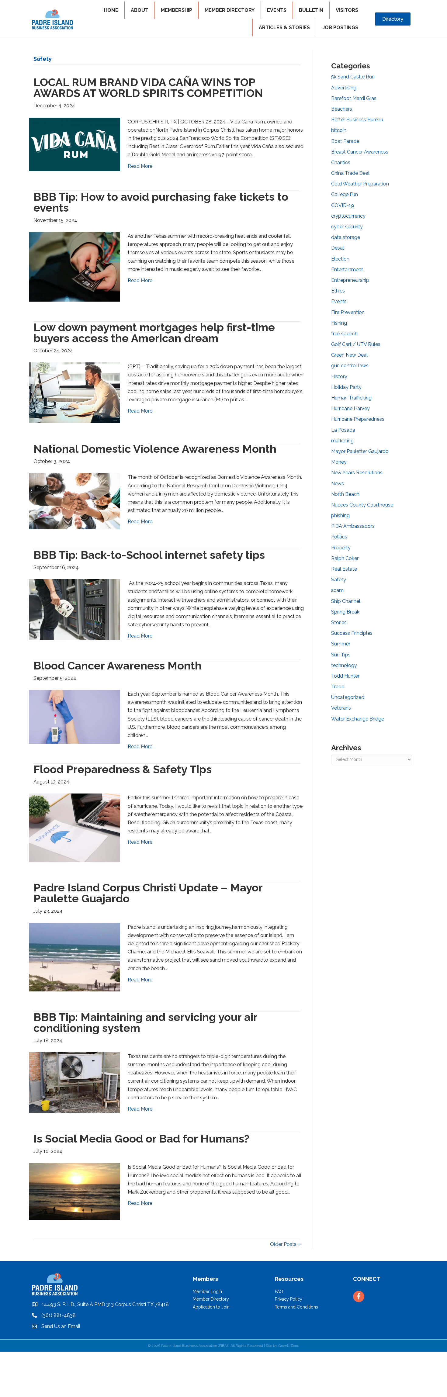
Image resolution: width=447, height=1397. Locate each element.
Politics (339, 537)
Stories (339, 622)
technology (344, 665)
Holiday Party (346, 387)
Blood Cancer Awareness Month (117, 665)
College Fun (344, 194)
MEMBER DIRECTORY (230, 10)
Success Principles (351, 633)
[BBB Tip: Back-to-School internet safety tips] (74, 609)
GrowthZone (288, 1345)
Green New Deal (349, 355)
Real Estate (344, 569)
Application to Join (211, 1307)
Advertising (343, 88)
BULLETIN (311, 10)
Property (341, 548)
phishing (340, 515)
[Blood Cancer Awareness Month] (74, 716)
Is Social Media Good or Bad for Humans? (141, 1138)
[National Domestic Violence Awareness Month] (74, 501)
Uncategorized (347, 697)
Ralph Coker (345, 558)
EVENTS (276, 10)
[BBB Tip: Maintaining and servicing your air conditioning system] (74, 1082)
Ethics (338, 291)
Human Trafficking (351, 398)
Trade (337, 687)
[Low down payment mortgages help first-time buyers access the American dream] (74, 392)
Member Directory (211, 1299)
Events (339, 301)
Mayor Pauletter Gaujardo (360, 451)
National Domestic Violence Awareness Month (154, 448)
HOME (111, 10)
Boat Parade (345, 141)
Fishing (339, 323)
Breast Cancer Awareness (359, 152)
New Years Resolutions (357, 472)
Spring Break (345, 612)
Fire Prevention (348, 312)
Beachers (341, 109)
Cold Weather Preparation (360, 184)
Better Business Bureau (357, 120)
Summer (340, 644)
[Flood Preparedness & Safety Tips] (74, 827)
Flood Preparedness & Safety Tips (122, 769)
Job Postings (340, 27)
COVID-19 (342, 205)
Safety (338, 580)
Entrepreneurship (350, 280)
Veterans (341, 708)
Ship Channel (345, 601)
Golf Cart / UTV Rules (355, 344)
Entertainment (347, 269)
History (339, 376)
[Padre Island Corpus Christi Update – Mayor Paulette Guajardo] (74, 957)
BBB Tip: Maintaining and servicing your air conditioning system (145, 1022)
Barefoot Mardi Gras (353, 98)
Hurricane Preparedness (357, 419)
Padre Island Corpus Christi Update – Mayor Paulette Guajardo (147, 893)
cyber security (347, 227)
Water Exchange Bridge (357, 719)
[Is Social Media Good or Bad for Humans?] (74, 1191)
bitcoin (338, 130)
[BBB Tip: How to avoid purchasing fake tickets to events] (74, 266)
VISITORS (347, 10)
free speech (344, 334)
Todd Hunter (345, 676)
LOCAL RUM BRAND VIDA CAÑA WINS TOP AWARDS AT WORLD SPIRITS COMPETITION (148, 87)
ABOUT (139, 10)
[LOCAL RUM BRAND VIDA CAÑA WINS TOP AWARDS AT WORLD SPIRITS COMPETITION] (74, 144)
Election (340, 259)
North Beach (345, 494)
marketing (342, 441)
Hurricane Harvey (350, 408)
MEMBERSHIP (176, 10)
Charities (340, 162)
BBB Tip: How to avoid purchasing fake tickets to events (160, 202)
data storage (345, 237)
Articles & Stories (284, 27)
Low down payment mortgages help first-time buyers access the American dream (154, 332)
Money (339, 462)
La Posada (343, 430)
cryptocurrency (348, 216)
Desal (337, 248)
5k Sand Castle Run (353, 77)
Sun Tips (341, 655)
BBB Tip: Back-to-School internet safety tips (149, 554)
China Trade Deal (350, 173)
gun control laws (350, 365)
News (337, 483)
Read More (140, 166)
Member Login (207, 1291)
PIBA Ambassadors (353, 526)
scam (337, 590)
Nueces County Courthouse (362, 505)
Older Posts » (285, 1244)
